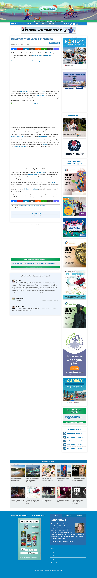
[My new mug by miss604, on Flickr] (35, 74)
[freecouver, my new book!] (29, 560)
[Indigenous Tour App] (74, 127)
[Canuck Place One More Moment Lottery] (74, 353)
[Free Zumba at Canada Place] (74, 391)
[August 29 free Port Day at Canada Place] (74, 52)
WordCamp (49, 53)
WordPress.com (40, 172)
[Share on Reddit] (38, 49)
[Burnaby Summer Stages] (74, 206)
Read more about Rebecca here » (62, 541)
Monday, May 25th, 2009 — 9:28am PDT (50, 300)
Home (52, 548)
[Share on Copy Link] (50, 49)
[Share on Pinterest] (20, 49)
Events (36, 24)
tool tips (45, 144)
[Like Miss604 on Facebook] (74, 24)
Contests (68, 515)
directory (42, 130)
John (24, 189)
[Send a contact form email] (76, 24)
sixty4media (40, 95)
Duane (28, 189)
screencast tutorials (20, 146)
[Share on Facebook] (14, 49)
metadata (36, 204)
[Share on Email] (32, 49)
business (21, 205)
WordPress (23, 91)
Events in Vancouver (56, 562)
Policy (52, 559)
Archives (79, 515)
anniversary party (37, 55)
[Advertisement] (35, 240)
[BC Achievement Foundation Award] (74, 180)
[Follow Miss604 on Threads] (71, 24)
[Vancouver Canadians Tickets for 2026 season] (48, 30)
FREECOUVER (49, 21)
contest (54, 182)
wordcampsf (29, 207)
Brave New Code (43, 136)
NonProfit (14, 24)
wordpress (42, 205)
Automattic (47, 55)
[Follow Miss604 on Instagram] (68, 24)
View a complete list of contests (35, 267)
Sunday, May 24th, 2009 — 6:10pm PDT (50, 282)
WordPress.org (32, 174)
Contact (51, 24)
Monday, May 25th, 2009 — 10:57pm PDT (50, 308)
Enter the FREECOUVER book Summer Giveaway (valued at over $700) (33, 263)
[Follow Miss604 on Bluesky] (65, 24)
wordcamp (36, 205)
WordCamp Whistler (17, 136)
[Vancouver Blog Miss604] (48, 8)
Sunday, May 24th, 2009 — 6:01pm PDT (21, 44)
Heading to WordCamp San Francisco (32, 38)
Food (22, 24)
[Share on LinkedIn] (26, 49)
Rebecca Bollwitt (17, 42)
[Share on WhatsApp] (44, 49)
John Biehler (34, 189)
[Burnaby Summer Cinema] (74, 227)
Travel (29, 24)
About (43, 24)
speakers (44, 197)
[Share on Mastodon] (56, 49)
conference (27, 205)
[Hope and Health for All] (74, 148)
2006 (44, 91)
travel (32, 205)
